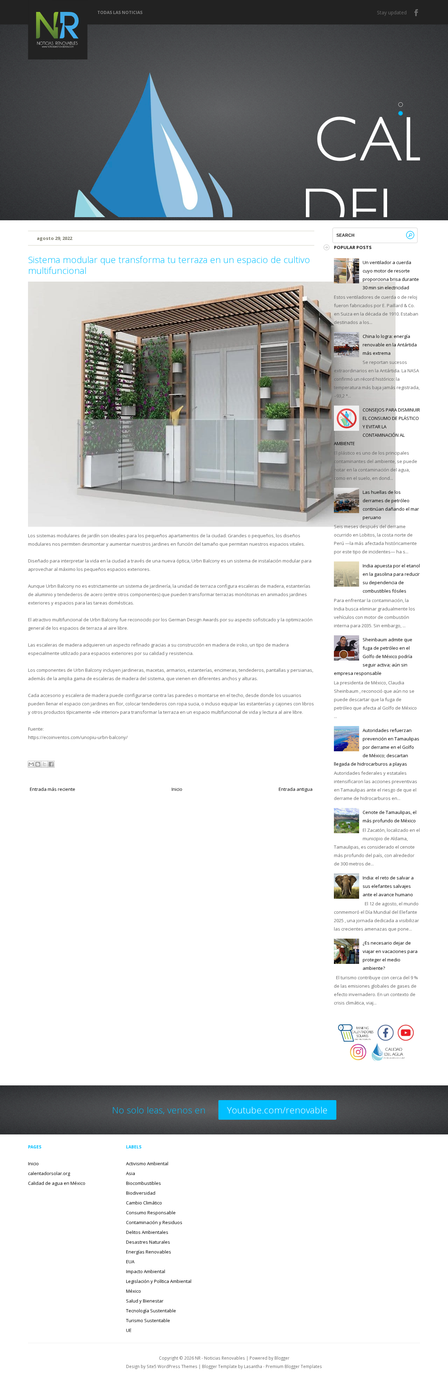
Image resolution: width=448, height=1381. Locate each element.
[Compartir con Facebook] (51, 764)
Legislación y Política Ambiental (158, 1281)
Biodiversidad (140, 1193)
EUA (130, 1261)
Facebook (416, 12)
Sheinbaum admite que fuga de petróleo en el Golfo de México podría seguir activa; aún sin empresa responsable (373, 656)
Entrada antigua (296, 789)
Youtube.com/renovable (277, 1110)
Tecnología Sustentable (151, 1310)
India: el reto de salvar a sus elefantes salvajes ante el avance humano (388, 886)
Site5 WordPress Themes (172, 1366)
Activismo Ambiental (147, 1163)
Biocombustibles (143, 1183)
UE (129, 1330)
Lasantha (253, 1366)
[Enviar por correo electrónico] (31, 764)
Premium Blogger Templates (294, 1366)
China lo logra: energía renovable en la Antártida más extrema (390, 344)
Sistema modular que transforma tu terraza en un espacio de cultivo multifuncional (169, 265)
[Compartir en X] (44, 764)
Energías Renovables (148, 1252)
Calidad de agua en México (56, 1183)
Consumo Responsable (151, 1212)
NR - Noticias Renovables (220, 1358)
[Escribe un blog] (37, 764)
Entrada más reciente (52, 789)
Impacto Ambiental (145, 1271)
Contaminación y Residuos (154, 1222)
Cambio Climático (144, 1203)
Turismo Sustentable (148, 1320)
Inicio (177, 789)
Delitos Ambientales (147, 1232)
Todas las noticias (119, 13)
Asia (130, 1173)
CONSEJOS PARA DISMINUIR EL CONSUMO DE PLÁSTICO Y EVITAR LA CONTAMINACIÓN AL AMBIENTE (377, 427)
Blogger (281, 1358)
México (133, 1291)
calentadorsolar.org (49, 1173)
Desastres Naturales (148, 1242)
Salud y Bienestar (144, 1301)
